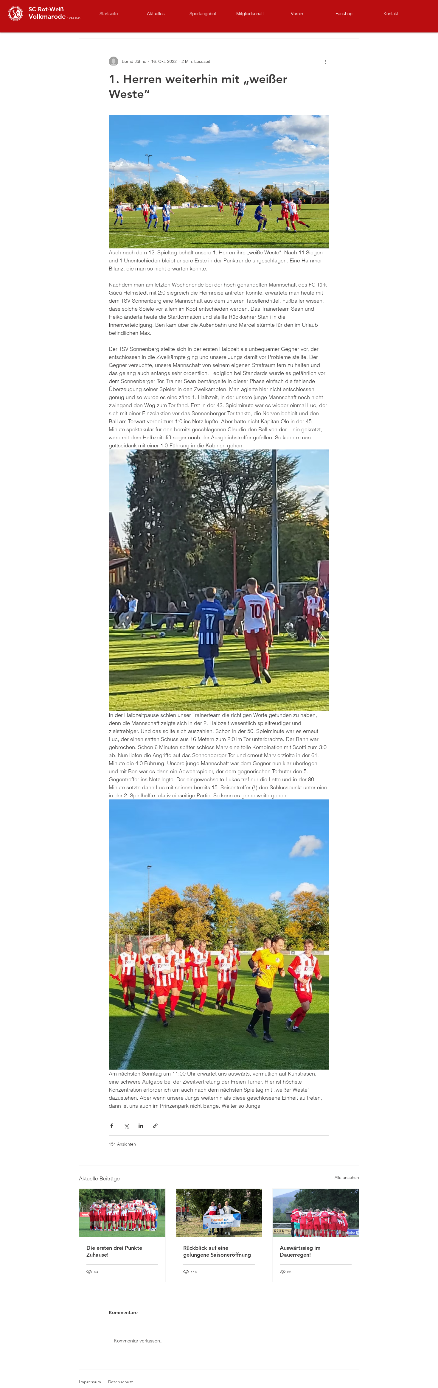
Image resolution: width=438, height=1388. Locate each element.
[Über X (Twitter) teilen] (126, 1126)
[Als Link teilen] (155, 1126)
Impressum (90, 1381)
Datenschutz (120, 1381)
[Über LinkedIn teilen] (141, 1126)
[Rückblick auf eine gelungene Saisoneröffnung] (219, 1213)
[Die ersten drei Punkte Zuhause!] (122, 1213)
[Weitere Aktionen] (325, 61)
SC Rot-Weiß (46, 9)
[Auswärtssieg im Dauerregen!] (316, 1213)
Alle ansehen (347, 1177)
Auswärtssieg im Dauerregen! (300, 1251)
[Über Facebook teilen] (111, 1126)
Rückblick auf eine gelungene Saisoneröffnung (217, 1251)
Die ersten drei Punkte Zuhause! (114, 1251)
